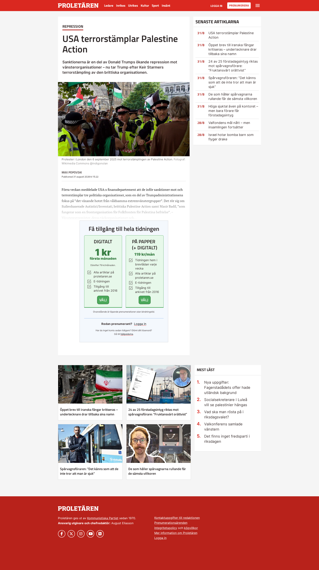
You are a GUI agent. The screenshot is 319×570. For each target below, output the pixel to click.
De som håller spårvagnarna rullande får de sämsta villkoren (157, 471)
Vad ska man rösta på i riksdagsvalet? (223, 414)
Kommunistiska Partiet (102, 518)
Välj (103, 300)
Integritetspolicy (165, 528)
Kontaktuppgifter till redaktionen (177, 518)
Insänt (166, 5)
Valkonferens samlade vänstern (223, 426)
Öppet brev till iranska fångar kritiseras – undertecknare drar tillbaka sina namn (232, 49)
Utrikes (133, 5)
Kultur (145, 5)
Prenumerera (239, 5)
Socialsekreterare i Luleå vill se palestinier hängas (225, 402)
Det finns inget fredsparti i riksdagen (227, 439)
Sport (155, 5)
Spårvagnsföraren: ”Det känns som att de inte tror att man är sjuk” (232, 82)
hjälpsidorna (127, 334)
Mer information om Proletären (175, 533)
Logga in (216, 6)
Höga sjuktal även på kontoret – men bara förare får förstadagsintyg (233, 110)
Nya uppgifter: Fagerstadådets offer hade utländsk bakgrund (227, 387)
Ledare (108, 5)
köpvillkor (191, 528)
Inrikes (120, 5)
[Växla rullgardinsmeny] (257, 5)
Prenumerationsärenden (170, 523)
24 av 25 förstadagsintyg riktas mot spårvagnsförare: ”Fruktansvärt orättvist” (233, 65)
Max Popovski (72, 172)
